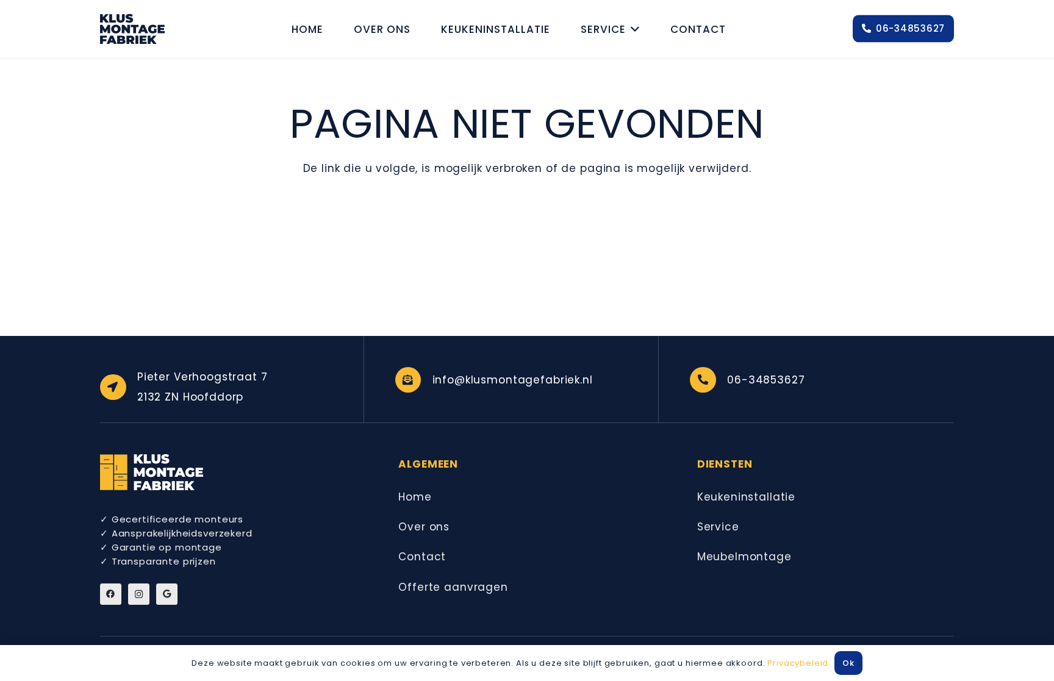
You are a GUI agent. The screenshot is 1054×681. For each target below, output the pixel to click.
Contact (422, 556)
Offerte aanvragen (452, 587)
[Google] (166, 594)
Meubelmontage (744, 556)
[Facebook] (110, 594)
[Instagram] (138, 594)
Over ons (424, 526)
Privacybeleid (797, 663)
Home (414, 497)
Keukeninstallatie (746, 497)
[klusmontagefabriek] (132, 29)
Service (718, 526)
